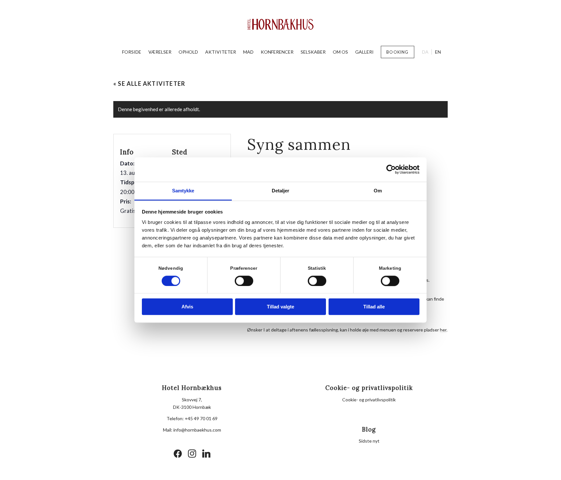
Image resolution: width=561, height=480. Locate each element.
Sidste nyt (369, 441)
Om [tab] (378, 190)
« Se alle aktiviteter (149, 83)
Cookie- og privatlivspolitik (369, 399)
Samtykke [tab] (183, 190)
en (438, 52)
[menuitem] (131, 52)
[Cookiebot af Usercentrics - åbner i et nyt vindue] (391, 169)
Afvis (187, 307)
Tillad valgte (280, 307)
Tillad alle (374, 307)
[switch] (244, 281)
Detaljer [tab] (281, 190)
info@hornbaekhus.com (197, 430)
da (425, 52)
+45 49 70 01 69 (201, 418)
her (443, 329)
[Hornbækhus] (280, 24)
